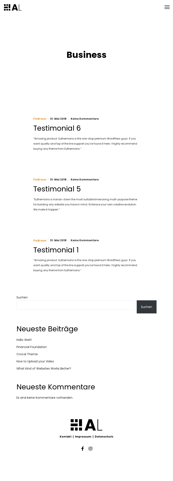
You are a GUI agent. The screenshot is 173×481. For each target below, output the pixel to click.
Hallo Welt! (24, 340)
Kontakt (66, 436)
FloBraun (39, 118)
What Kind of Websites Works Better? (43, 368)
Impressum (83, 436)
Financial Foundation (31, 347)
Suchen (22, 297)
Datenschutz (104, 436)
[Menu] (165, 7)
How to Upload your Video (35, 361)
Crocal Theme (27, 354)
